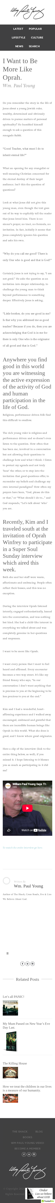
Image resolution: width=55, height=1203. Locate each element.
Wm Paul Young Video (27, 1143)
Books (27, 1137)
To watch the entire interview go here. (23, 847)
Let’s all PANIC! (13, 997)
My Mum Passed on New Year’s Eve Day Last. (26, 1025)
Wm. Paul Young (27, 12)
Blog (39, 1132)
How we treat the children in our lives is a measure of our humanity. (27, 1088)
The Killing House (15, 1063)
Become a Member (27, 1149)
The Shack (20, 1132)
